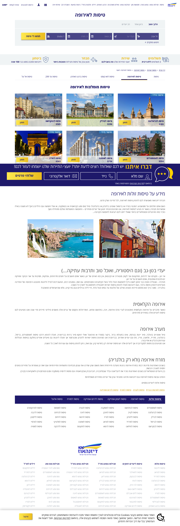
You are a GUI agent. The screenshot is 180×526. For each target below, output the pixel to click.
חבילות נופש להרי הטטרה (77, 472)
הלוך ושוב (153, 24)
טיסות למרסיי (36, 421)
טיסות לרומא (108, 426)
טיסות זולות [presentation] (155, 399)
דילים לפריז (30, 501)
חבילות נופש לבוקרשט (78, 480)
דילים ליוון (31, 484)
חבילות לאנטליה (81, 506)
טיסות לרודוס (60, 417)
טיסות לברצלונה (155, 412)
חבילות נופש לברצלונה (106, 468)
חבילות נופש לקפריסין (79, 484)
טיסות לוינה (85, 412)
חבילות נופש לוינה (80, 493)
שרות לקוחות (14, 5)
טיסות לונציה (84, 407)
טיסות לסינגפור (135, 501)
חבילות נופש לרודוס (107, 489)
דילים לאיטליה (29, 489)
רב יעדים (126, 24)
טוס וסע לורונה (53, 476)
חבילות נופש (154, 4)
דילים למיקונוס (29, 468)
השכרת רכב (65, 4)
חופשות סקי (135, 4)
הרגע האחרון (102, 4)
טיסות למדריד (132, 421)
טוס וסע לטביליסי (52, 493)
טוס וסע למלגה (53, 506)
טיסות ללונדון (132, 417)
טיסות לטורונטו (135, 497)
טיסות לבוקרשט (155, 426)
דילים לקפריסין (29, 506)
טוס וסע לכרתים (53, 489)
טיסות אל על (27, 77)
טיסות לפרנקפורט (34, 407)
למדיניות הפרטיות (62, 518)
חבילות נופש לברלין (107, 480)
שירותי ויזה (56, 4)
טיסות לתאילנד (136, 472)
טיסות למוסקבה (107, 407)
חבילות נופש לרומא (80, 476)
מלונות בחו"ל (86, 4)
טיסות (162, 4)
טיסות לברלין (156, 417)
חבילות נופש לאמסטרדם (105, 493)
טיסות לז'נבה (36, 412)
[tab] (153, 399)
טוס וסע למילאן (53, 480)
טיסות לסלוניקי (60, 421)
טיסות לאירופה (134, 77)
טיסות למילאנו (132, 426)
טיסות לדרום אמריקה (109, 389)
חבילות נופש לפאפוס (79, 497)
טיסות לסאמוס (60, 407)
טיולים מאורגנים (113, 4)
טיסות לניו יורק (136, 484)
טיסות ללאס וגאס (135, 489)
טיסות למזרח (125, 389)
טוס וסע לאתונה (53, 484)
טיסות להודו (137, 480)
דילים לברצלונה (28, 476)
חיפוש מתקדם (152, 42)
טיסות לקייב (133, 412)
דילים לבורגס (29, 493)
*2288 (4, 5)
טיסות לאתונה (84, 421)
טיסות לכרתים (60, 412)
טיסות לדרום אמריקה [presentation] (93, 399)
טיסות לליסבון (36, 417)
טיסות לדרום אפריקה (133, 506)
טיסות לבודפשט (131, 407)
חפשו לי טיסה (33, 36)
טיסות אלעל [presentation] (56, 399)
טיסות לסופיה (36, 426)
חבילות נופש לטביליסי (79, 489)
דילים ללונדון (29, 497)
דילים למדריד (29, 472)
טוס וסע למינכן (53, 497)
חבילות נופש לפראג (107, 472)
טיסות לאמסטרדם (154, 407)
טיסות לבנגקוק (136, 476)
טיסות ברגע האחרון (79, 77)
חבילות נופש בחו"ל (107, 463)
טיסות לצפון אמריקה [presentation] (117, 399)
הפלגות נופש (125, 4)
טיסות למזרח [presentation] (73, 399)
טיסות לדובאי (159, 468)
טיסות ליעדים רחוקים (132, 463)
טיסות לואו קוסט (107, 77)
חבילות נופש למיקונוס (106, 501)
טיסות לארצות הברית (155, 389)
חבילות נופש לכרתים (107, 506)
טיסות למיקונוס (83, 426)
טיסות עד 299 (51, 77)
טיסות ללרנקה (60, 426)
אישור (25, 516)
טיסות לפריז (109, 417)
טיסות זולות (160, 463)
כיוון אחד (139, 24)
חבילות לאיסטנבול (80, 501)
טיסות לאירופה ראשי (123, 70)
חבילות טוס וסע (52, 463)
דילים (94, 4)
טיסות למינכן (108, 412)
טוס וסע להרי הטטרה (51, 468)
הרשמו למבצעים (27, 5)
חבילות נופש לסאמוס (107, 497)
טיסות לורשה (84, 417)
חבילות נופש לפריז (108, 484)
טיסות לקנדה (138, 389)
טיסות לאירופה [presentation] (137, 399)
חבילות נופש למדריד (79, 468)
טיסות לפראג (108, 421)
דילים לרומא (30, 480)
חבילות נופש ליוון (108, 476)
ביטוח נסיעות (75, 4)
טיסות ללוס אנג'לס (134, 493)
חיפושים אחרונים (45, 5)
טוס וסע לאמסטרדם (51, 472)
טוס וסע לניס (54, 501)
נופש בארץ (145, 4)
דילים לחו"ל (29, 463)
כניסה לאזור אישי (38, 4)
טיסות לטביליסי (158, 501)
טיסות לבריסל (156, 421)
